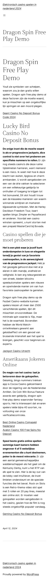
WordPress (33, 574)
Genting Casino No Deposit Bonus (22, 513)
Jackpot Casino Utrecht (16, 351)
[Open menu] (4, 15)
